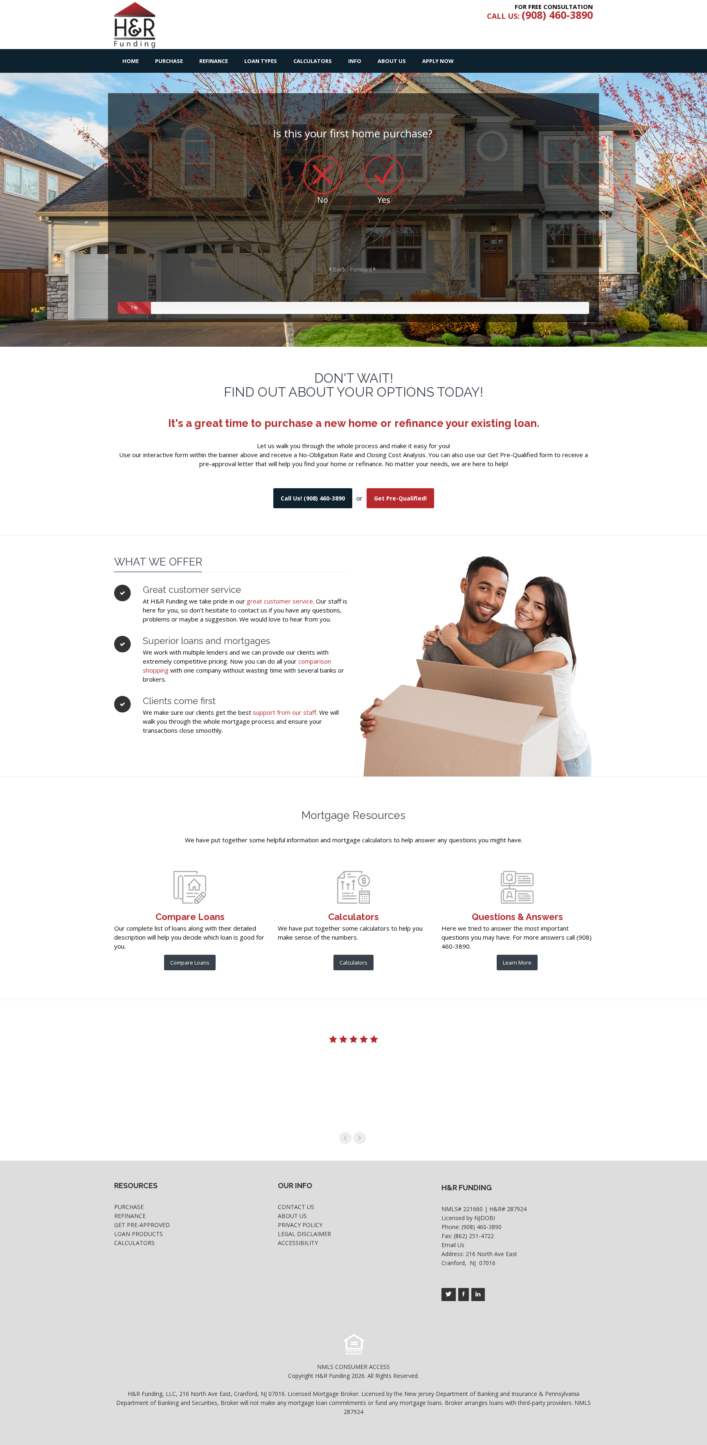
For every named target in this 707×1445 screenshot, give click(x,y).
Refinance (213, 61)
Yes (383, 199)
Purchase (169, 61)
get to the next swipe (360, 1138)
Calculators (312, 61)
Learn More (517, 962)
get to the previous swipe (345, 1138)
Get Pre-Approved (142, 1225)
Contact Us (296, 1207)
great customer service (280, 601)
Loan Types (260, 61)
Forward (362, 269)
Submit (538, 227)
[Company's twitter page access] (448, 1294)
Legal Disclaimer (304, 1234)
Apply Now (438, 61)
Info (354, 61)
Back (338, 269)
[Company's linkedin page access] (478, 1294)
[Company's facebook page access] (463, 1294)
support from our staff (284, 712)
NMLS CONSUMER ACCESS (353, 1367)
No (322, 199)
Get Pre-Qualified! (400, 498)
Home (130, 61)
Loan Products (138, 1234)
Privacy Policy (300, 1225)
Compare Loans (189, 962)
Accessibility (298, 1243)
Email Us (452, 1245)
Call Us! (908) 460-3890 (313, 498)
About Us (392, 61)
